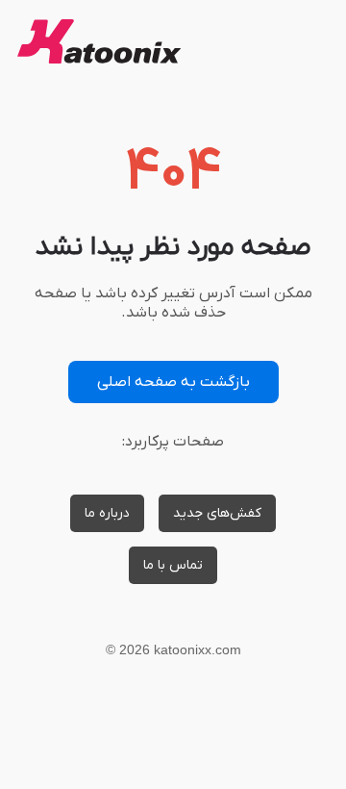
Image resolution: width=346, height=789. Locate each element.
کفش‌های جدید (217, 513)
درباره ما (107, 513)
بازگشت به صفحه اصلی (173, 382)
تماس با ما (173, 565)
